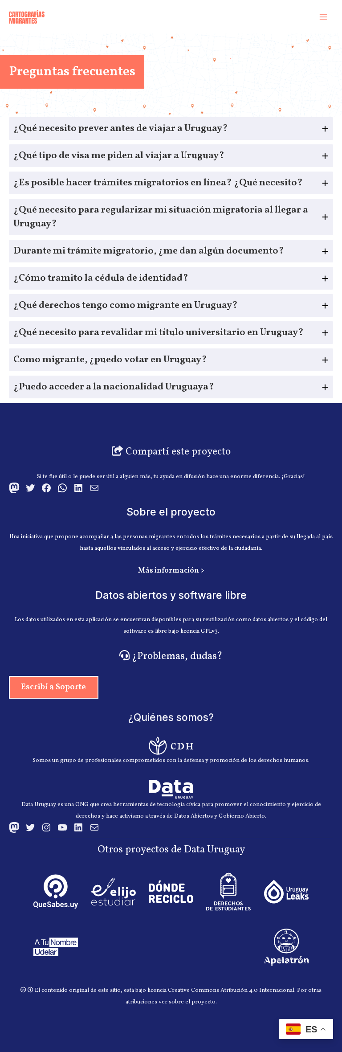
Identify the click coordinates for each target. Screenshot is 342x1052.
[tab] (171, 128)
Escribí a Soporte (53, 687)
